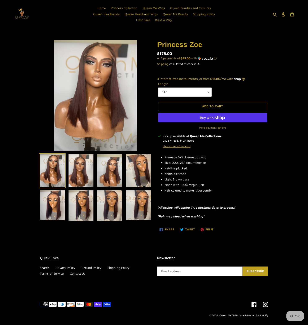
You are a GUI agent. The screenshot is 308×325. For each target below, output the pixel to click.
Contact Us (77, 273)
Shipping (162, 64)
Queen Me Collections (231, 315)
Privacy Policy (65, 267)
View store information (176, 146)
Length (163, 84)
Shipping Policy (118, 267)
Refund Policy (91, 267)
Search (44, 267)
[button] (187, 58)
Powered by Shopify (256, 315)
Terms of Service (52, 273)
